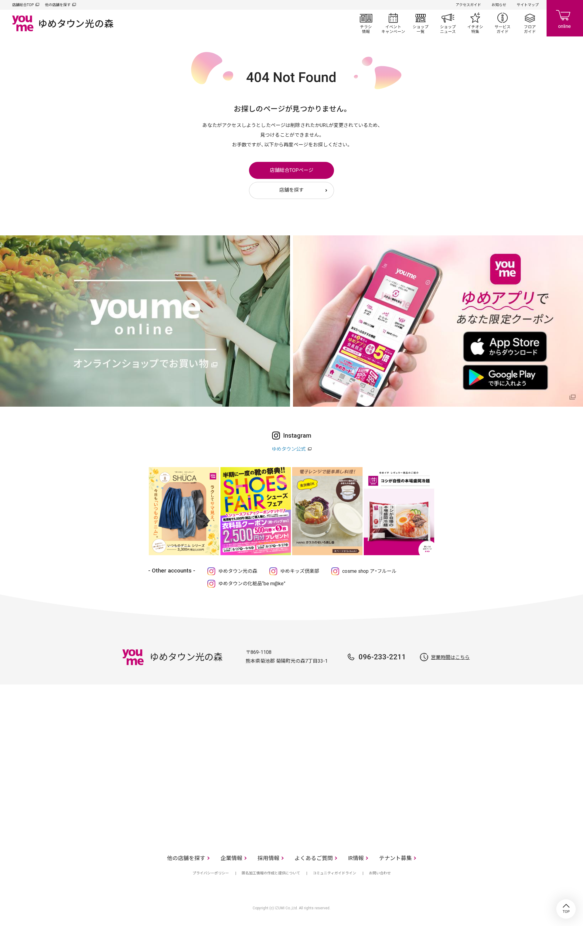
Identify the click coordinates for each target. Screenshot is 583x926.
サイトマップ (528, 5)
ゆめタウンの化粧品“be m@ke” (251, 583)
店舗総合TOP (23, 5)
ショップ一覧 (420, 23)
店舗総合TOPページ (291, 170)
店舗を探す (291, 190)
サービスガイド (502, 23)
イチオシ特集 (475, 23)
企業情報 (231, 858)
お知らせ (499, 5)
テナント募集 (395, 858)
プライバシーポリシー (211, 873)
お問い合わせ (380, 873)
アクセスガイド (468, 5)
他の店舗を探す (57, 5)
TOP (566, 909)
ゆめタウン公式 (289, 449)
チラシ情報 (366, 23)
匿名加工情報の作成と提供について (271, 873)
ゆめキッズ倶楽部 (299, 571)
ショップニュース (448, 23)
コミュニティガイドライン (334, 873)
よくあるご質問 (314, 858)
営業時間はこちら (450, 657)
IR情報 (356, 858)
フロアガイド (530, 23)
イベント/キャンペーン (393, 23)
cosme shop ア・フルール (369, 571)
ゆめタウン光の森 (237, 571)
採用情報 (268, 858)
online (565, 18)
